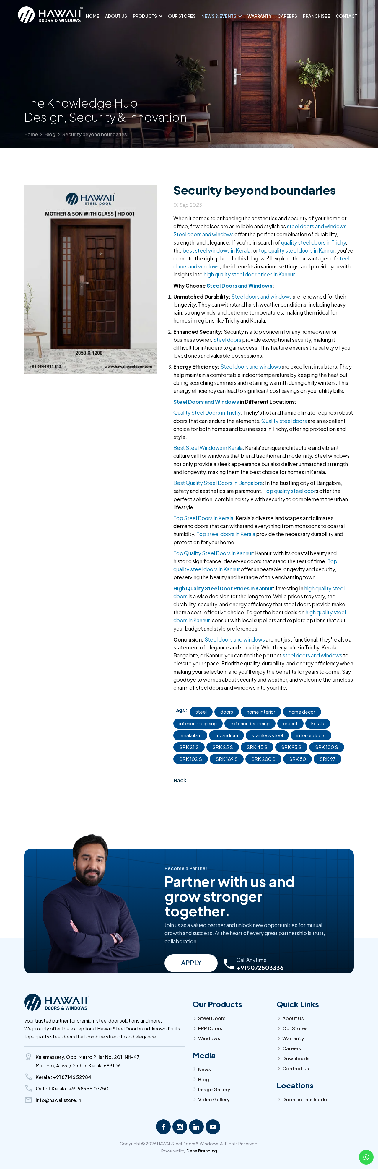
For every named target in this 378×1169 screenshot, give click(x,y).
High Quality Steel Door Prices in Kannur (223, 588)
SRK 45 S (257, 747)
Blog (50, 134)
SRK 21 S (189, 747)
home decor (302, 712)
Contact (346, 16)
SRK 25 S (222, 747)
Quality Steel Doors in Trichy (207, 412)
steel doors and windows (316, 226)
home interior (261, 712)
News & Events (218, 16)
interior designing (198, 723)
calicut (290, 723)
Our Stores (181, 16)
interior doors (310, 735)
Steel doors (226, 339)
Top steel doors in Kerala (225, 534)
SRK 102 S (190, 759)
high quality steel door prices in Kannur (248, 274)
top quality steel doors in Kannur (297, 250)
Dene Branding (201, 1150)
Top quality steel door (289, 491)
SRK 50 (297, 759)
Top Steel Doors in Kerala (203, 518)
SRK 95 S (291, 747)
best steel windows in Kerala (216, 250)
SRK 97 (327, 759)
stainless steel (267, 735)
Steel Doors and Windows (239, 285)
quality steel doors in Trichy (313, 242)
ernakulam (190, 735)
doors (226, 712)
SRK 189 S (227, 759)
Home (92, 16)
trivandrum (226, 735)
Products (145, 16)
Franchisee (316, 16)
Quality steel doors (284, 421)
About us (116, 16)
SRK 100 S (326, 747)
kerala (317, 723)
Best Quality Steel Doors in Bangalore (218, 483)
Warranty (259, 16)
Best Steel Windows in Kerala (208, 448)
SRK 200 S (263, 759)
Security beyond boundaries (94, 134)
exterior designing (250, 723)
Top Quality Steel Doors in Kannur (213, 553)
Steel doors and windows (203, 234)
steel (201, 712)
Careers (287, 16)
